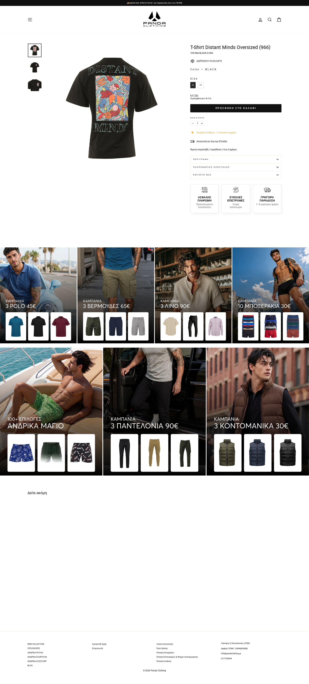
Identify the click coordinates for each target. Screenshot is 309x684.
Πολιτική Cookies (163, 661)
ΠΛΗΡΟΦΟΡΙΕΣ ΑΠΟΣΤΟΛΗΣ (211, 167)
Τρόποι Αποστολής (164, 644)
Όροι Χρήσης (162, 648)
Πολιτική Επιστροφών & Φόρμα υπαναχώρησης (177, 657)
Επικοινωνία (97, 648)
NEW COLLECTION (36, 644)
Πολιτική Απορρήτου (165, 652)
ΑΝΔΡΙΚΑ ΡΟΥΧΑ (35, 652)
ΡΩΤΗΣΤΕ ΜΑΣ (202, 175)
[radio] (193, 85)
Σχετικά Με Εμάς (99, 644)
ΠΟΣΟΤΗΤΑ (197, 118)
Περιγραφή (201, 159)
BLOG (30, 665)
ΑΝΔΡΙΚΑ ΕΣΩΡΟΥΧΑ (37, 657)
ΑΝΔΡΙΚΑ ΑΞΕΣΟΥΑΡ (37, 661)
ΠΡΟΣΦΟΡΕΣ (34, 648)
